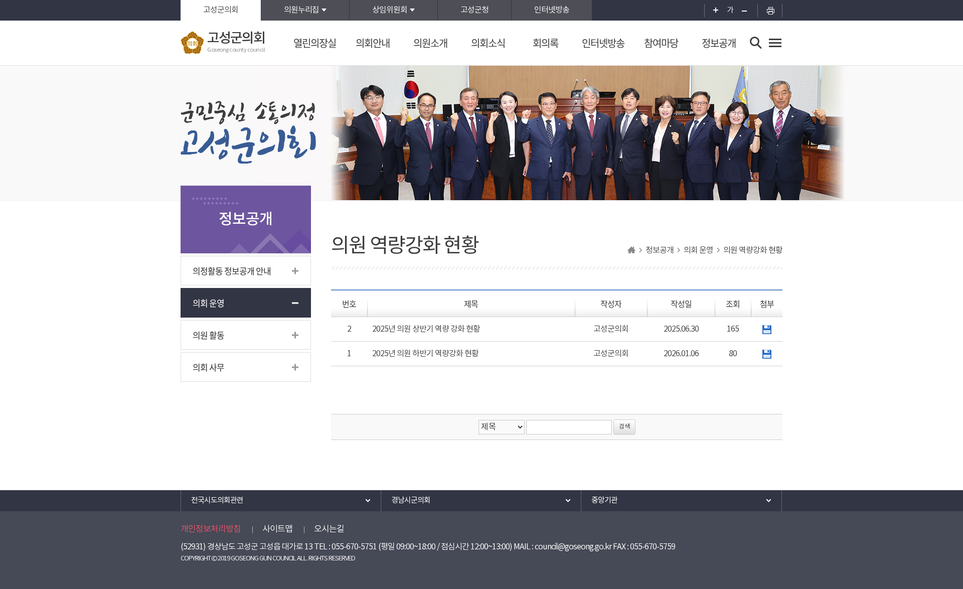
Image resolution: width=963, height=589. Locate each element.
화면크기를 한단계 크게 (712, 10)
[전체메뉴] (775, 43)
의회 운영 (208, 303)
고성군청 (474, 10)
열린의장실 (314, 43)
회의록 (545, 43)
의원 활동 (208, 335)
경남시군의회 (410, 500)
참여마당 (661, 43)
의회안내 (373, 43)
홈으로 (631, 250)
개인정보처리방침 (211, 529)
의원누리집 (301, 10)
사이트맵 (277, 529)
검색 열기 (756, 43)
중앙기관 (604, 500)
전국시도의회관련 (217, 500)
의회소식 (488, 43)
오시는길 (329, 529)
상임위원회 (389, 10)
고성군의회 (220, 10)
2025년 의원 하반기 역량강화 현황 (425, 353)
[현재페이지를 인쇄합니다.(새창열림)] (769, 10)
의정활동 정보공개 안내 (232, 270)
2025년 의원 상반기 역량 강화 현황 (426, 329)
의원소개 (430, 43)
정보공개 (719, 43)
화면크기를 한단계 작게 (747, 10)
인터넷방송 (551, 10)
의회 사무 (208, 367)
